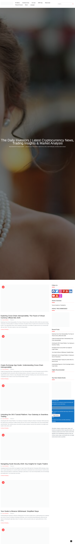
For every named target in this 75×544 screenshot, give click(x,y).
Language (32, 4)
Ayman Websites (5, 319)
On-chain (34, 2)
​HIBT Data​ (40, 2)
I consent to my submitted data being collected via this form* (62, 412)
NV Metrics (17, 2)
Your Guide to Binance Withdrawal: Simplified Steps (20, 511)
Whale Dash (47, 2)
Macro (26, 4)
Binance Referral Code (14, 313)
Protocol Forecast (19, 4)
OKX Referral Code (5, 313)
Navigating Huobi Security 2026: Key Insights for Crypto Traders (24, 464)
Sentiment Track (25, 2)
